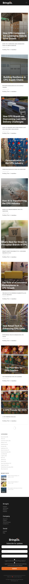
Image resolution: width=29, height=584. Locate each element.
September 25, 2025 (5, 89)
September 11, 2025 (5, 254)
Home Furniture (4, 450)
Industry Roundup (4, 452)
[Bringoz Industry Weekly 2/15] (3, 478)
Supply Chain (4, 465)
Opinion (2, 459)
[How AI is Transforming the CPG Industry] (14, 192)
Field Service (3, 444)
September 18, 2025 (5, 171)
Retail (2, 461)
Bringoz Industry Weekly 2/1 (13, 481)
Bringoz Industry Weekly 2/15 (13, 475)
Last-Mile (3, 453)
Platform (5, 510)
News (2, 457)
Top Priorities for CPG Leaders (12, 376)
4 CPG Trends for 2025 (9, 416)
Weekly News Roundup (6, 467)
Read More (14, 49)
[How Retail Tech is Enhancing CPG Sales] (14, 318)
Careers (5, 520)
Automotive (3, 436)
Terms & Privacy (7, 522)
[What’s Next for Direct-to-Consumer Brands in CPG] (14, 234)
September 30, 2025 (5, 47)
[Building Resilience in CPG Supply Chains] (14, 68)
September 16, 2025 (5, 213)
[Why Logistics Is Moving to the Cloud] (3, 490)
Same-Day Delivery (5, 463)
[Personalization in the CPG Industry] (14, 152)
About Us (5, 519)
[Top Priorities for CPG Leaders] (14, 359)
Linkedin (5, 531)
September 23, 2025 (5, 131)
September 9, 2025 (5, 296)
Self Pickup (5, 508)
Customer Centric (4, 440)
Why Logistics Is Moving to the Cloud (15, 488)
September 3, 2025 (5, 378)
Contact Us (5, 523)
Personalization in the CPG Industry (14, 169)
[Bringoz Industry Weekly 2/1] (3, 484)
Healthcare (3, 448)
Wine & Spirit (3, 468)
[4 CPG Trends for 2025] (14, 400)
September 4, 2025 (5, 338)
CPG (2, 438)
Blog (4, 533)
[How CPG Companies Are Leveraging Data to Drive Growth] (14, 27)
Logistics (3, 455)
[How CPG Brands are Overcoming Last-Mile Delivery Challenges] (14, 110)
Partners (5, 511)
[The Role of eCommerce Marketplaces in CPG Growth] (14, 276)
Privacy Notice (21, 561)
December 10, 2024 (5, 418)
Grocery (2, 446)
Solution (5, 506)
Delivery (2, 442)
